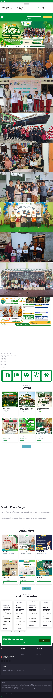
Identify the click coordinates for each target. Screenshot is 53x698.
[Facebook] (1, 1)
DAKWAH (17, 379)
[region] (26, 199)
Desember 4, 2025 (19, 604)
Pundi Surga (6, 604)
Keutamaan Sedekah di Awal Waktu (46, 607)
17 (11, 631)
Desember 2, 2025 (32, 605)
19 (16, 631)
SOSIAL (26, 379)
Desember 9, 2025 (6, 605)
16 (9, 631)
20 (19, 631)
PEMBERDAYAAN (46, 379)
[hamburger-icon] (2, 17)
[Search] (40, 18)
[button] (27, 14)
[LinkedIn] (4, 1)
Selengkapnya (5, 628)
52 (24, 631)
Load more (26, 446)
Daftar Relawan (48, 17)
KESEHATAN (36, 379)
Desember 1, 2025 (46, 604)
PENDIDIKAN (7, 379)
